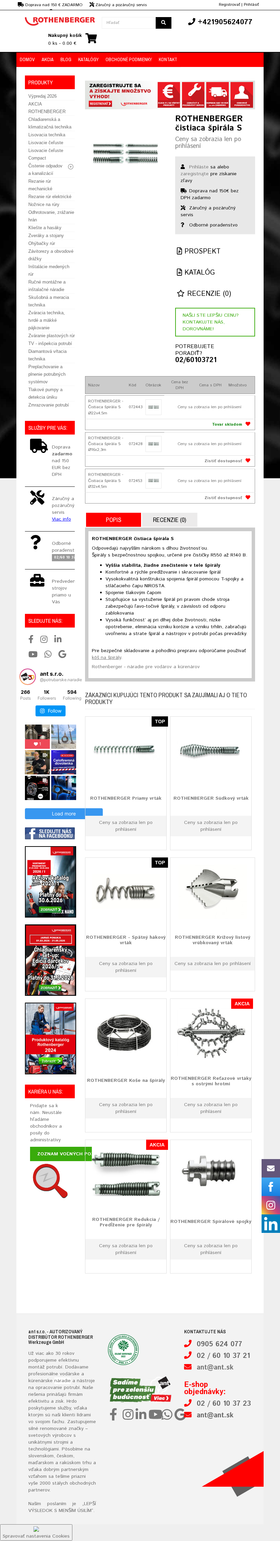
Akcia (48, 59)
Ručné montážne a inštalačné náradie (47, 285)
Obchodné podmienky (129, 59)
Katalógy (88, 59)
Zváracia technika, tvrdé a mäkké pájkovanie (46, 320)
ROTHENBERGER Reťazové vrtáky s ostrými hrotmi (211, 1081)
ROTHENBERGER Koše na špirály (126, 1080)
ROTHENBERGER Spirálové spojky (210, 1221)
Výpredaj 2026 (42, 96)
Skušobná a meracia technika (48, 301)
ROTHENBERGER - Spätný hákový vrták (126, 940)
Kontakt (168, 59)
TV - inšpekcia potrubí (50, 343)
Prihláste (199, 167)
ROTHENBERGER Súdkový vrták (211, 798)
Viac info (61, 519)
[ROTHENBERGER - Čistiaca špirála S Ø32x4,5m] (153, 481)
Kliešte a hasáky (44, 227)
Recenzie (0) (208, 294)
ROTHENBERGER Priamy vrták (126, 798)
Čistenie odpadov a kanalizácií (45, 169)
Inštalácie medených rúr (48, 270)
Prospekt (201, 252)
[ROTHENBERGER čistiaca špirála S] (125, 154)
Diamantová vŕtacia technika (47, 355)
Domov (27, 59)
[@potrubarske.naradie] (27, 677)
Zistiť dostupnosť (223, 461)
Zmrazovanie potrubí (48, 405)
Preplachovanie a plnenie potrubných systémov (47, 374)
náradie (62, 1380)
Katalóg (198, 273)
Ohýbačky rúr (41, 243)
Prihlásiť (251, 5)
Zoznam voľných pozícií (69, 1154)
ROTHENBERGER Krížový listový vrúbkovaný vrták (212, 940)
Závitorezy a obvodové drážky (50, 255)
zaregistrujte (195, 173)
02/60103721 (192, 360)
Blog (65, 59)
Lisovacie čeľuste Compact (45, 154)
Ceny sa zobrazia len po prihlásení (208, 143)
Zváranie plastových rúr (51, 335)
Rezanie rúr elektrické (49, 196)
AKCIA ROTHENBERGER (47, 107)
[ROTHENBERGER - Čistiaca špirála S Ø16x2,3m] (153, 444)
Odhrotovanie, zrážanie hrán (51, 216)
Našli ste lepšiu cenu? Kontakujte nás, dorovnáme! (211, 322)
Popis (113, 519)
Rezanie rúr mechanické (40, 185)
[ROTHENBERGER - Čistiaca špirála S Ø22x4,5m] (153, 407)
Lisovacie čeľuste (45, 142)
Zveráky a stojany (46, 235)
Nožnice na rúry (43, 204)
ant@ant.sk (215, 1368)
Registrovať (229, 5)
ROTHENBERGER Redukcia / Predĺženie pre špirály (126, 1222)
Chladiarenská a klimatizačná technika (49, 123)
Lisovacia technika (46, 134)
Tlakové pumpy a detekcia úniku (45, 393)
